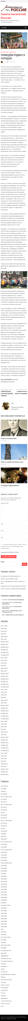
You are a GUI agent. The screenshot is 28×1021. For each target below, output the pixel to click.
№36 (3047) (4, 892)
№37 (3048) (4, 895)
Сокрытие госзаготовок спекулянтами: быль (13, 586)
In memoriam (4, 786)
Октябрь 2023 (4, 716)
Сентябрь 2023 (5, 718)
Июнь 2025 (4, 663)
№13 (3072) (4, 807)
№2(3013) (3, 836)
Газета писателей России (13, 16)
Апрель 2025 (4, 668)
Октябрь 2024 (4, 684)
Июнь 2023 (4, 726)
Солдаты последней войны (9, 438)
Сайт (2, 537)
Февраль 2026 (4, 642)
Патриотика (12, 52)
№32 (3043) (4, 881)
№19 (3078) (4, 831)
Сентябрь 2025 (5, 655)
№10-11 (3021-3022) (6, 796)
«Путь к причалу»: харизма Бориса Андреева (13, 588)
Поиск (2, 562)
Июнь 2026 (4, 631)
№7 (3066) (3, 940)
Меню (4, 27)
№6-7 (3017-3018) (5, 937)
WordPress (10, 1018)
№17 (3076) (4, 823)
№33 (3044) (4, 884)
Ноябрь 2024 (4, 681)
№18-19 (3, 828)
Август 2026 (4, 626)
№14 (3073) (4, 810)
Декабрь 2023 (4, 711)
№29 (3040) (4, 871)
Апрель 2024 (4, 700)
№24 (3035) (4, 855)
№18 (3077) (4, 826)
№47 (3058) (4, 926)
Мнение (3, 977)
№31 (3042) (4, 879)
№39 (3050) (4, 900)
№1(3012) (3, 791)
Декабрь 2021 (4, 774)
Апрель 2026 (4, 636)
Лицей (2, 969)
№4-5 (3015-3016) (5, 905)
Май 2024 (3, 697)
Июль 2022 (4, 756)
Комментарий (5, 503)
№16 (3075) (4, 818)
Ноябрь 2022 (4, 745)
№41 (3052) (4, 911)
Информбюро (4, 956)
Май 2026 (3, 634)
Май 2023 (3, 729)
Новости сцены (5, 985)
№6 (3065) (3, 934)
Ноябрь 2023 (4, 713)
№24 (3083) (4, 857)
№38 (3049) (4, 897)
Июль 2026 (4, 628)
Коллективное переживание (16, 599)
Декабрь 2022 (4, 742)
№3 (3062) (3, 873)
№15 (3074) (4, 815)
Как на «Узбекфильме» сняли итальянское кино (12, 611)
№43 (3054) (4, 916)
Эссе (2, 1006)
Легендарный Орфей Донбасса (10, 485)
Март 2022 (4, 766)
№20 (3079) (4, 839)
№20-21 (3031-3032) (6, 842)
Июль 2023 (4, 724)
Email (2, 530)
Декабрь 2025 (4, 647)
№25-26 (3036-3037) (6, 863)
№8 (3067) (3, 942)
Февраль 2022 (4, 769)
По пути (3, 993)
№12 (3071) (4, 802)
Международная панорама (8, 974)
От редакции (4, 987)
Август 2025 (4, 657)
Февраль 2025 (4, 673)
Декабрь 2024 (4, 679)
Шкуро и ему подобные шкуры (9, 579)
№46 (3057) (4, 924)
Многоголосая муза (6, 979)
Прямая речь (4, 998)
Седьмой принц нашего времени (15, 615)
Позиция (3, 995)
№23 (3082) (4, 852)
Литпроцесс (4, 966)
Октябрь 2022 (4, 748)
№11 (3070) (4, 799)
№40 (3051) (4, 908)
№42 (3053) (4, 913)
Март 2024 (4, 703)
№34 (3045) (4, 887)
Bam (15, 1018)
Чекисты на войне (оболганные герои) (12, 462)
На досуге (3, 982)
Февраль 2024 (4, 705)
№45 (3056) (4, 921)
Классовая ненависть (7, 961)
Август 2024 (4, 689)
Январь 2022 (4, 772)
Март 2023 (4, 734)
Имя (2, 524)
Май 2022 (3, 761)
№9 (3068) (3, 948)
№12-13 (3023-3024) (6, 804)
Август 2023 (4, 721)
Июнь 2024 (4, 695)
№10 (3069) (4, 794)
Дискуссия (4, 953)
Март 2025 (4, 671)
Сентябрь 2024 (5, 687)
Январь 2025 (4, 676)
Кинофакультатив (6, 958)
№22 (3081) (4, 847)
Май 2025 (3, 665)
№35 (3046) (4, 889)
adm (8, 62)
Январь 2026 (4, 644)
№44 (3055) (4, 918)
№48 (2, 929)
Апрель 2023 (4, 732)
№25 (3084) (4, 860)
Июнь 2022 (4, 758)
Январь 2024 (4, 708)
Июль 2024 (4, 692)
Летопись (3, 964)
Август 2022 (4, 753)
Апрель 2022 (4, 764)
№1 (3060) (3, 788)
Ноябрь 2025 (4, 650)
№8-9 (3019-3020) (4, 52)
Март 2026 (4, 639)
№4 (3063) (3, 903)
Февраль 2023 (4, 737)
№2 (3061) (3, 834)
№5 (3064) (3, 932)
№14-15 (3, 812)
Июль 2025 (4, 660)
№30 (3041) (4, 876)
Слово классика (5, 1003)
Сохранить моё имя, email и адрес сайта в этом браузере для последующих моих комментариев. (13, 546)
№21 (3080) (4, 844)
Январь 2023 (4, 740)
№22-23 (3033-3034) (6, 849)
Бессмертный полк (6, 950)
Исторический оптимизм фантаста (11, 576)
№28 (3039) (4, 868)
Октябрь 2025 (4, 652)
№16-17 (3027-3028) (6, 820)
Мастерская (4, 972)
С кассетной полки (6, 1001)
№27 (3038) (4, 865)
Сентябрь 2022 (5, 750)
